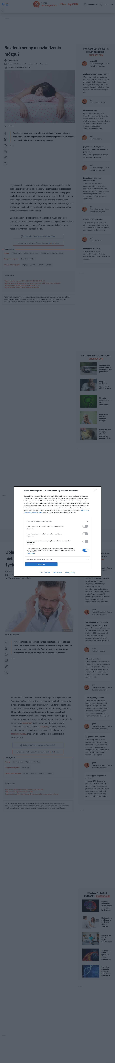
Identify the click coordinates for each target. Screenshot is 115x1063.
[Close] (96, 491)
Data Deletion (45, 572)
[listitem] (57, 521)
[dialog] (57, 531)
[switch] (85, 526)
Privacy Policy (70, 572)
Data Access (57, 572)
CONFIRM (41, 564)
